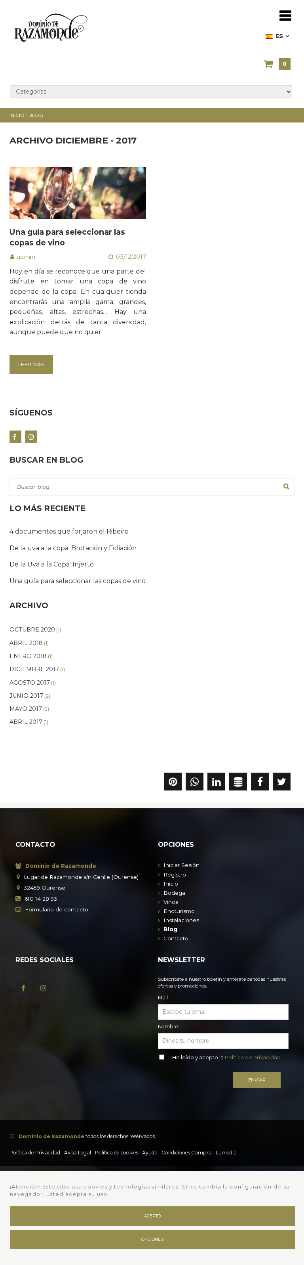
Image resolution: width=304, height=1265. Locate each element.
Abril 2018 (29, 643)
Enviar (257, 1080)
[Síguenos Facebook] (15, 437)
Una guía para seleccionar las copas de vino (78, 581)
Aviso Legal (77, 1153)
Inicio (170, 883)
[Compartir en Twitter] (282, 783)
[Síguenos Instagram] (31, 437)
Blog (170, 929)
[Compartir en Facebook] (260, 783)
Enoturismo (179, 911)
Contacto (175, 938)
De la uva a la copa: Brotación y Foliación (73, 548)
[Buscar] (286, 486)
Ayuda (150, 1153)
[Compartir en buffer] (238, 783)
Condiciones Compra (187, 1153)
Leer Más (31, 364)
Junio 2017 (30, 695)
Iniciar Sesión (181, 865)
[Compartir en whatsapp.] (194, 783)
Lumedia (226, 1153)
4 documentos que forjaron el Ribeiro (69, 531)
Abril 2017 (29, 721)
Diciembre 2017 (37, 669)
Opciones (152, 1239)
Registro (174, 874)
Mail (163, 998)
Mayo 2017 (29, 708)
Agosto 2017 (33, 682)
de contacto (56, 909)
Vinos (170, 902)
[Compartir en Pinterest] (173, 783)
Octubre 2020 (35, 629)
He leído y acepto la (226, 1057)
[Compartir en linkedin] (216, 783)
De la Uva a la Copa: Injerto (52, 564)
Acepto (152, 1216)
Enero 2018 (31, 656)
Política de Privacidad (35, 1153)
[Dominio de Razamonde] (51, 26)
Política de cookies (116, 1153)
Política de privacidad (253, 1057)
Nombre (168, 1027)
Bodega (174, 893)
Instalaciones (181, 920)
